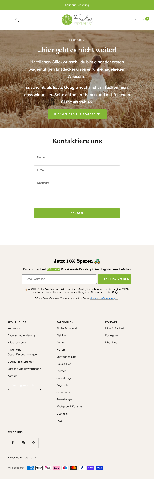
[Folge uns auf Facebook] (13, 443)
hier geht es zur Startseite (77, 114)
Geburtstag (63, 378)
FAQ (59, 420)
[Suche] (17, 20)
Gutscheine (63, 392)
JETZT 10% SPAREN (114, 279)
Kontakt (12, 376)
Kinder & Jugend (66, 328)
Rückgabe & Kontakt (69, 406)
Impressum (14, 328)
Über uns (62, 413)
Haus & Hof (63, 364)
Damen (60, 342)
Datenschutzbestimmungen (104, 298)
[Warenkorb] (144, 20)
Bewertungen (64, 399)
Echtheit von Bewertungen (24, 368)
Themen (61, 371)
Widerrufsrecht (17, 342)
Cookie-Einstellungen (21, 361)
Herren (60, 349)
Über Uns (111, 342)
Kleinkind (61, 335)
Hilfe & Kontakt (114, 328)
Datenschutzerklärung (21, 335)
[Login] (136, 20)
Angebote (62, 385)
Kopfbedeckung (66, 356)
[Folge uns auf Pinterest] (33, 443)
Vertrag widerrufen (24, 385)
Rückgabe (111, 335)
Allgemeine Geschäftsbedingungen (22, 352)
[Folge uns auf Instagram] (23, 443)
